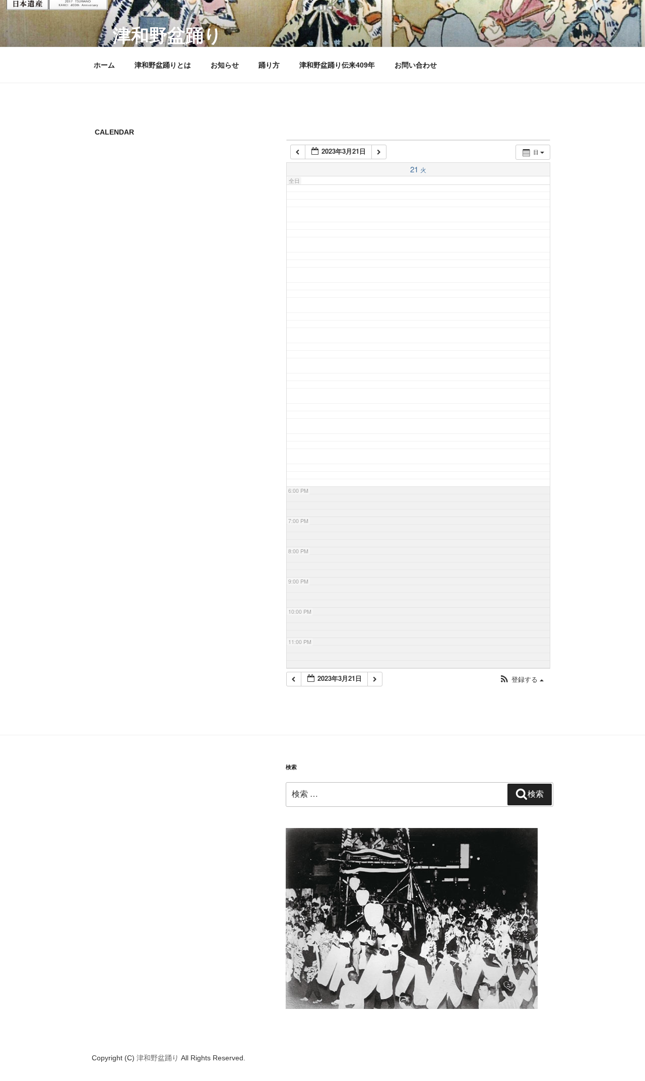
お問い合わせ (416, 65)
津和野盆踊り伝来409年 (337, 65)
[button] (521, 679)
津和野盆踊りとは (163, 65)
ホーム (104, 65)
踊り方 (269, 65)
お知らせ (225, 65)
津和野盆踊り (167, 35)
